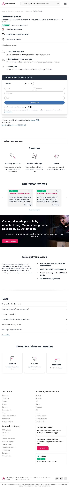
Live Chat (5, 125)
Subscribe (43, 448)
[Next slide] (64, 198)
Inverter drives (6, 444)
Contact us (5, 398)
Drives (4, 436)
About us (5, 395)
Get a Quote (34, 103)
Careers (4, 404)
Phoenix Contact (41, 416)
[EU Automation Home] (8, 3)
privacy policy (8, 112)
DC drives (5, 433)
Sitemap (4, 407)
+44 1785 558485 (20, 125)
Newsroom (5, 401)
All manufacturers (41, 418)
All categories (6, 456)
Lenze (37, 413)
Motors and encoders (9, 447)
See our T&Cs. (35, 120)
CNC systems (6, 430)
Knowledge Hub (7, 421)
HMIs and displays (8, 441)
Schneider (39, 398)
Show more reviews (34, 210)
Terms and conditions (9, 416)
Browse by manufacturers (15, 11)
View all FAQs (6, 335)
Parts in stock (40, 421)
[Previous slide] (5, 198)
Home (3, 11)
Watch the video (10, 241)
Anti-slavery (6, 418)
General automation (8, 438)
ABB (37, 401)
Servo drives (6, 453)
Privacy (4, 413)
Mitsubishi (39, 407)
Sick (37, 410)
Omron (38, 404)
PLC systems (6, 450)
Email (11, 125)
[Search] (58, 3)
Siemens (28, 11)
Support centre (7, 410)
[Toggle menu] (65, 3)
